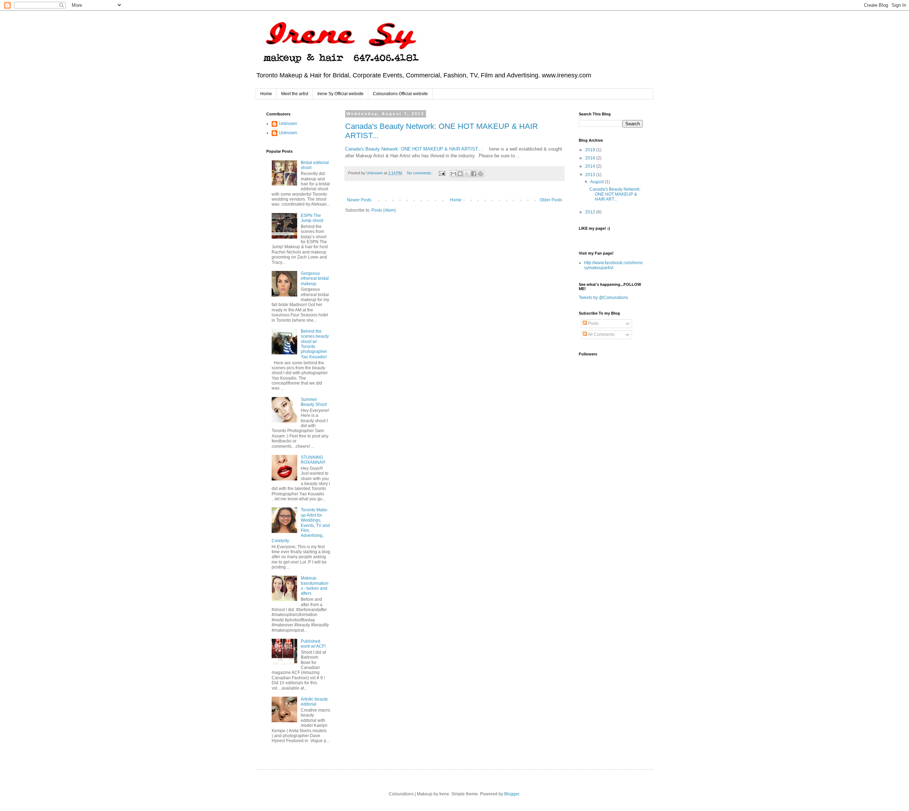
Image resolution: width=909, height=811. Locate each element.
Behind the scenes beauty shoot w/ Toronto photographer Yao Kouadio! (315, 344)
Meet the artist (294, 93)
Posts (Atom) (383, 210)
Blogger (511, 793)
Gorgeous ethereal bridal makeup (315, 278)
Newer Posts (359, 199)
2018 (590, 158)
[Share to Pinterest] (480, 173)
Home (266, 93)
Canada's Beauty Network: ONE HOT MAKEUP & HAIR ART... (615, 194)
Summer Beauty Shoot (314, 402)
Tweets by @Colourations (603, 297)
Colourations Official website (400, 93)
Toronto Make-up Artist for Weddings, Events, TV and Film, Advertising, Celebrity (301, 525)
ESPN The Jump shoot (312, 218)
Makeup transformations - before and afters (314, 586)
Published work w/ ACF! (313, 644)
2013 (590, 174)
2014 (590, 166)
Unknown (288, 123)
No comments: (420, 173)
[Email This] (453, 173)
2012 (590, 211)
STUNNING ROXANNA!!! (313, 460)
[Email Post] (441, 173)
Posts (593, 323)
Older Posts (551, 199)
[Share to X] (466, 173)
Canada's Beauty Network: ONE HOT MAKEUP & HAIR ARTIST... (413, 149)
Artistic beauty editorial (314, 702)
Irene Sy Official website (340, 93)
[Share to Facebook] (473, 173)
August (597, 181)
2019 (590, 149)
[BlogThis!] (460, 173)
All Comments (601, 334)
